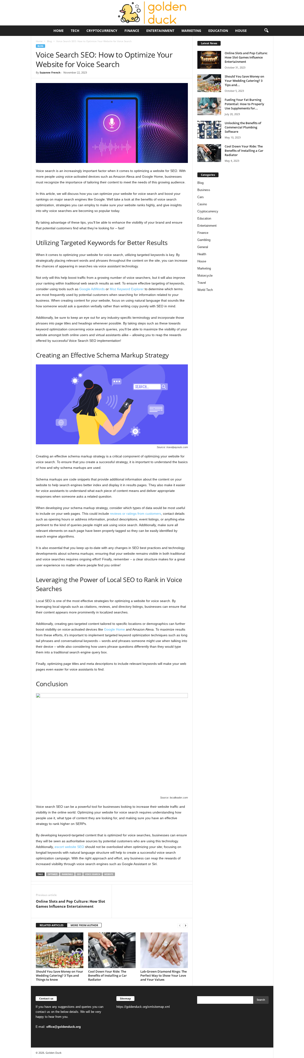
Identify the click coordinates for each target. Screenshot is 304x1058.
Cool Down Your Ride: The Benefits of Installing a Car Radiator (107, 975)
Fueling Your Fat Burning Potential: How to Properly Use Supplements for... (244, 104)
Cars (200, 197)
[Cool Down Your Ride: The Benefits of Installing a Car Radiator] (112, 950)
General (202, 247)
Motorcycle (205, 275)
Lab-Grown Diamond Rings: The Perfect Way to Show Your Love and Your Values (163, 975)
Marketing (191, 30)
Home (58, 30)
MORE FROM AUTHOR (84, 925)
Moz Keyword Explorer (127, 289)
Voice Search (92, 874)
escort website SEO (69, 847)
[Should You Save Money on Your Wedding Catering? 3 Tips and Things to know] (59, 950)
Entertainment (160, 30)
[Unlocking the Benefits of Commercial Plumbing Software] (209, 130)
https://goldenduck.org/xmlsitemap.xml (143, 1007)
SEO (79, 874)
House (241, 30)
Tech (75, 30)
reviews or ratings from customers (135, 513)
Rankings (67, 874)
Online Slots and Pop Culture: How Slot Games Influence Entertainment (70, 904)
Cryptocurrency (101, 30)
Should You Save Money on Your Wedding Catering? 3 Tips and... (244, 80)
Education (218, 30)
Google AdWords (92, 289)
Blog (49, 41)
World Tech (205, 290)
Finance (131, 30)
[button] (266, 30)
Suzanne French (50, 72)
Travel (201, 282)
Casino (202, 204)
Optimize (53, 874)
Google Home (114, 629)
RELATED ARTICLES (51, 925)
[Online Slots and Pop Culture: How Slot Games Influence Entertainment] (209, 60)
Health (201, 254)
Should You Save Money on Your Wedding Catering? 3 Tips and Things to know (59, 975)
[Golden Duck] (152, 12)
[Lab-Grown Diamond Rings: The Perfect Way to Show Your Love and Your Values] (164, 950)
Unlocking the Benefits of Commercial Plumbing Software (243, 127)
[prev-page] (179, 925)
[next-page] (185, 925)
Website (108, 874)
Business (203, 190)
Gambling (203, 240)
